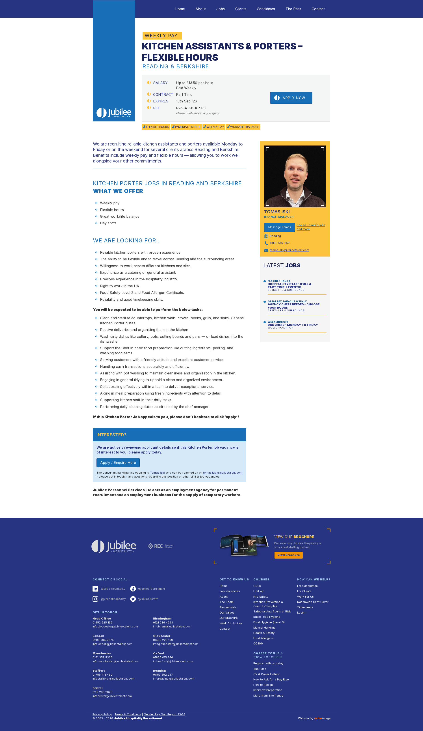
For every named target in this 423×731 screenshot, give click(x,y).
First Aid (258, 591)
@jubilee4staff (148, 599)
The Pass (293, 9)
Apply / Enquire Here (118, 462)
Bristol (97, 688)
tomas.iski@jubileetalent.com (222, 472)
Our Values (227, 612)
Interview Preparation (267, 690)
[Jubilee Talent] (114, 60)
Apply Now (293, 98)
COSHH (258, 643)
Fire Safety (260, 596)
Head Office (102, 618)
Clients (240, 9)
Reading (159, 670)
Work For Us (305, 596)
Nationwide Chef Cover (312, 602)
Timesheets (305, 607)
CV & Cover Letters (266, 674)
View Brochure (288, 555)
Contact (318, 9)
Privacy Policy (102, 714)
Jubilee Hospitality (112, 588)
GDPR (257, 585)
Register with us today (268, 663)
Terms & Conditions (128, 714)
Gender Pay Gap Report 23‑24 (164, 714)
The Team (227, 602)
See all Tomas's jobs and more (311, 227)
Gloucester (161, 636)
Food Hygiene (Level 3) (269, 622)
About (200, 9)
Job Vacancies (230, 591)
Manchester (102, 653)
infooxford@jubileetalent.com (173, 661)
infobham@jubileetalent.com (172, 626)
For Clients (304, 591)
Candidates (266, 9)
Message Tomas (279, 227)
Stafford (99, 670)
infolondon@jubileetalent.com (112, 644)
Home (180, 9)
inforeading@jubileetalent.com (173, 678)
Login (300, 612)
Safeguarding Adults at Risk (272, 611)
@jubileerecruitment (151, 588)
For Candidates (307, 585)
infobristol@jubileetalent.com (112, 696)
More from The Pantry (268, 695)
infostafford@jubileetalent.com (113, 678)
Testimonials (228, 607)
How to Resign (263, 684)
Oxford (158, 653)
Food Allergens (263, 638)
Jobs (220, 9)
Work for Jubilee (231, 623)
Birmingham (162, 618)
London (98, 636)
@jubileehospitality (113, 599)
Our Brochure (229, 618)
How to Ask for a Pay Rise (271, 679)
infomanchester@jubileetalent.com (116, 661)
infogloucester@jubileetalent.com (115, 626)
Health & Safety (264, 633)
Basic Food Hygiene (266, 616)
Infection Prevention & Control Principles (268, 604)
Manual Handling (264, 627)
